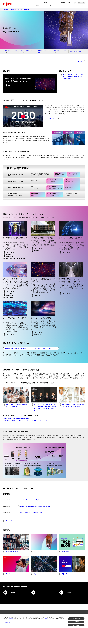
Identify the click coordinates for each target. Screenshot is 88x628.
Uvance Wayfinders (62, 5)
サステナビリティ (81, 5)
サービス (44, 5)
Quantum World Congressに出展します (31, 500)
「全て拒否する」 (47, 618)
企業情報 (45, 2)
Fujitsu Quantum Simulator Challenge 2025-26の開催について (16, 405)
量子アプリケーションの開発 (43, 51)
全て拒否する (76, 621)
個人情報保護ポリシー (7, 622)
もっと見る (9, 521)
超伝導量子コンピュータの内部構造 (15, 258)
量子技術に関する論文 (75, 51)
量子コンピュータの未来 (11, 50)
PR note (8, 254)
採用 (69, 2)
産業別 (37, 5)
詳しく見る (11, 85)
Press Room (52, 2)
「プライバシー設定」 (17, 620)
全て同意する (76, 625)
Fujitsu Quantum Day (40, 551)
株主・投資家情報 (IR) (61, 2)
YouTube (69, 592)
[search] (83, 3)
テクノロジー (71, 5)
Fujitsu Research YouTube (69, 574)
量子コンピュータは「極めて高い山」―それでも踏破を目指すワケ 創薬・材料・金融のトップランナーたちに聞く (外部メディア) (45, 407)
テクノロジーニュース (12, 293)
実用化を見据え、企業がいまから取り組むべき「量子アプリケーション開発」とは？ (73, 405)
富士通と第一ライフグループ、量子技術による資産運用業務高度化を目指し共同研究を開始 (73, 76)
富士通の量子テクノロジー (27, 51)
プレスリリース (10, 252)
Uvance (54, 5)
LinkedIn (12, 592)
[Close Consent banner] (86, 615)
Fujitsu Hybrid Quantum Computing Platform (16, 418)
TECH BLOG (9, 256)
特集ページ (37, 295)
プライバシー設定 (76, 618)
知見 (50, 5)
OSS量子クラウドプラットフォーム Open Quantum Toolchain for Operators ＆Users (27, 420)
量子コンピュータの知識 (60, 50)
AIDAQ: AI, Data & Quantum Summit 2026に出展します (35, 506)
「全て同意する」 (11, 618)
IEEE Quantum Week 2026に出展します (31, 512)
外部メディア (9, 297)
